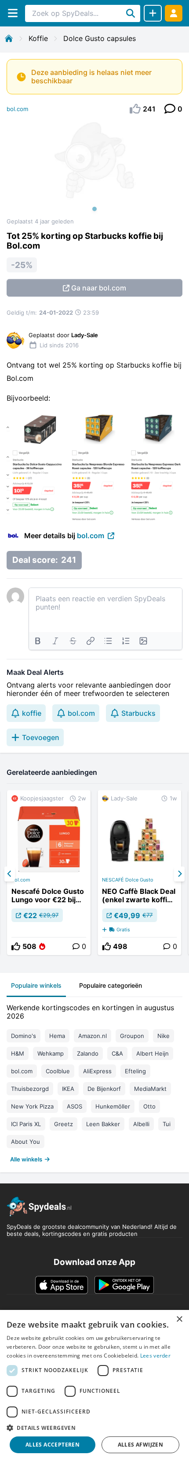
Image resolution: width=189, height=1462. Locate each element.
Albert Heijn (152, 1053)
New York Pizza (32, 1106)
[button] (94, 1427)
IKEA (68, 1088)
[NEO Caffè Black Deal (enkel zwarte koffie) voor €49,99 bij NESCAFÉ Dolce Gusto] (139, 872)
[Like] (15, 946)
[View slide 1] (94, 169)
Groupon (132, 1035)
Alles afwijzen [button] (141, 1444)
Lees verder (155, 1355)
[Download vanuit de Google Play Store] (124, 1285)
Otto (149, 1106)
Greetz (63, 1123)
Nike (163, 1035)
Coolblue (58, 1071)
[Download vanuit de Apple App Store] (61, 1285)
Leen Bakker (103, 1123)
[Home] (8, 38)
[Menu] (12, 13)
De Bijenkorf (104, 1088)
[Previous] (9, 874)
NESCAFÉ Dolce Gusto (127, 880)
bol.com (17, 109)
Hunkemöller (112, 1106)
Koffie (38, 38)
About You (25, 1141)
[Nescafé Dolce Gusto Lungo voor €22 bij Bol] (49, 872)
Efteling (135, 1071)
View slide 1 (94, 209)
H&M (17, 1053)
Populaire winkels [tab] (36, 985)
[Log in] (173, 13)
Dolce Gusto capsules (99, 38)
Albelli (141, 1123)
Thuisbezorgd (30, 1088)
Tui (167, 1123)
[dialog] (94, 1386)
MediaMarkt (150, 1088)
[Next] (179, 874)
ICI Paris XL (26, 1123)
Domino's (23, 1035)
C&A (117, 1053)
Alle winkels (26, 1159)
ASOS (74, 1106)
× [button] (179, 1319)
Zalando (87, 1053)
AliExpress (97, 1071)
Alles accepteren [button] (52, 1444)
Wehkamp (50, 1053)
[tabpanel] (94, 1081)
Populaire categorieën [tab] (110, 985)
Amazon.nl (92, 1035)
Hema (57, 1035)
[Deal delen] (153, 13)
